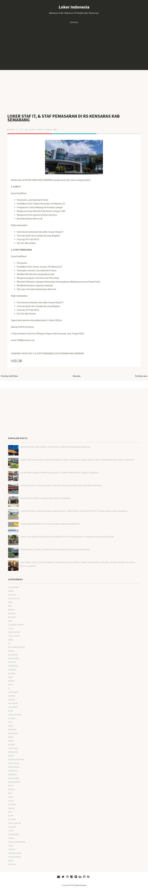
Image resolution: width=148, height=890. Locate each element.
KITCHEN (11, 718)
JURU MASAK (13, 692)
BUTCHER (12, 617)
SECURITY (12, 804)
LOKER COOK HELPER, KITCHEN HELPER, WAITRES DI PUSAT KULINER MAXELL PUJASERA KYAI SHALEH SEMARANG (67, 536)
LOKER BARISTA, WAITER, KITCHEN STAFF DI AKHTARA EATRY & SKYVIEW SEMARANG (55, 549)
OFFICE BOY (13, 748)
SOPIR (10, 815)
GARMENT (12, 669)
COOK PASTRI (14, 636)
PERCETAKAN (13, 763)
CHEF (10, 621)
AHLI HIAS (12, 594)
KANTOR (11, 696)
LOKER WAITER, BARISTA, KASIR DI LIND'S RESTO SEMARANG (45, 498)
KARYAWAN (13, 703)
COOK (10, 628)
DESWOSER (13, 654)
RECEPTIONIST (14, 782)
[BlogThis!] (15, 360)
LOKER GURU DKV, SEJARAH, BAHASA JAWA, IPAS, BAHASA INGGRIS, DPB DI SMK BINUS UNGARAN (61, 485)
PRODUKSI (12, 774)
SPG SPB (12, 819)
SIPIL (10, 812)
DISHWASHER (13, 658)
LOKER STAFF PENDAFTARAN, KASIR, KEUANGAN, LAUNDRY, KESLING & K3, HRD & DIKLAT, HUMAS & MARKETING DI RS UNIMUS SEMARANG (77, 459)
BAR (10, 606)
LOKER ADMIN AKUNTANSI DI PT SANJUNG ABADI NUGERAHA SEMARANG (50, 524)
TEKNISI (11, 838)
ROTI (10, 793)
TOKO (10, 845)
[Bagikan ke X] (17, 360)
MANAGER (12, 729)
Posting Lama (141, 376)
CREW (10, 639)
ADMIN (10, 591)
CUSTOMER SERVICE (16, 647)
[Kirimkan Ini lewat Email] (12, 360)
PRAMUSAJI (13, 770)
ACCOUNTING (13, 587)
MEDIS (10, 740)
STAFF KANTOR (14, 823)
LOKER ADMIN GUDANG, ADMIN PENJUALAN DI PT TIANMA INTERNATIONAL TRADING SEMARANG (59, 472)
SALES (10, 797)
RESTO (11, 785)
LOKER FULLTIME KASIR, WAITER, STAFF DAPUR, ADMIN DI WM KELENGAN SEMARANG (55, 447)
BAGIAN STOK (14, 598)
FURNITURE (12, 666)
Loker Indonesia (74, 7)
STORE (11, 830)
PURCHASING (13, 778)
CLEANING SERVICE (16, 624)
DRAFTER (12, 662)
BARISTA (11, 609)
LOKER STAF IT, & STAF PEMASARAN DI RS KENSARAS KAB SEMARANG (63, 118)
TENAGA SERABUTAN (16, 842)
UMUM (10, 860)
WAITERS (12, 864)
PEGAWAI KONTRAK (16, 759)
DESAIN (11, 651)
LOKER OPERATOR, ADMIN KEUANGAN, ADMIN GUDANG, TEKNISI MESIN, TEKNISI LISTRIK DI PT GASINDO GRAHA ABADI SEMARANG (73, 511)
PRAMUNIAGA (13, 767)
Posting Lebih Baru (9, 376)
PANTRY (11, 755)
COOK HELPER (14, 632)
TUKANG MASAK (15, 853)
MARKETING (13, 733)
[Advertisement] (74, 47)
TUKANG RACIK (14, 857)
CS (9, 643)
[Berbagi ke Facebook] (20, 360)
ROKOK (11, 789)
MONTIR (11, 744)
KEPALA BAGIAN (14, 714)
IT (57, 130)
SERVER (11, 808)
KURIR (10, 726)
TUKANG (11, 849)
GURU (10, 677)
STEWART (12, 827)
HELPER (11, 681)
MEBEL (11, 737)
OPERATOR (12, 752)
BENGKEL (12, 613)
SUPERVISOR (13, 834)
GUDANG (11, 673)
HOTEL (11, 684)
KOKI (10, 722)
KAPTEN (11, 699)
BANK (10, 602)
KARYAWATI (13, 707)
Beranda (74, 22)
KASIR (10, 711)
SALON (11, 800)
